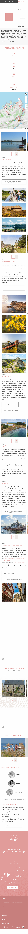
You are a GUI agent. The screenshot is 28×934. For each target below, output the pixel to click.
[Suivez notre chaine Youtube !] (16, 852)
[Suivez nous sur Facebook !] (8, 852)
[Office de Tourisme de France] (18, 927)
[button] (22, 26)
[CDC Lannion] (6, 927)
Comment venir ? (12, 887)
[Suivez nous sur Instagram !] (4, 852)
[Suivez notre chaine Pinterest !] (20, 852)
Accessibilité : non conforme (8, 911)
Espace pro (4, 915)
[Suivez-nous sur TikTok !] (12, 852)
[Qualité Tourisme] (12, 927)
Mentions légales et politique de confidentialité (12, 902)
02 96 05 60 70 (14, 863)
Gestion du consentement (7, 906)
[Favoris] (20, 26)
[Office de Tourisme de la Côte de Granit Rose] (9, 15)
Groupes (4, 919)
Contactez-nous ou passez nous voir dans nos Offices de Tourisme (14, 800)
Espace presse (5, 923)
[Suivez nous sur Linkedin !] (24, 852)
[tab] (13, 676)
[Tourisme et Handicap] (23, 927)
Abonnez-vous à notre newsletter (14, 825)
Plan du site (4, 898)
